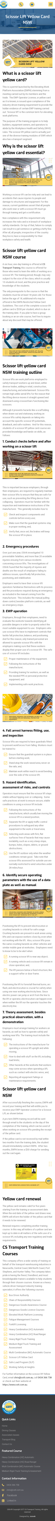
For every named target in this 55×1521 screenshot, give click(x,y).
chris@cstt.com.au (23, 1377)
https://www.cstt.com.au (15, 1384)
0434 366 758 (45, 1377)
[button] (50, 4)
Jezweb (33, 1516)
